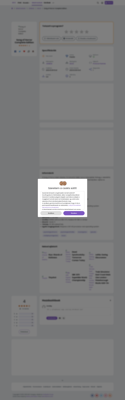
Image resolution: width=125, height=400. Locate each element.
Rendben (74, 213)
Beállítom (51, 213)
